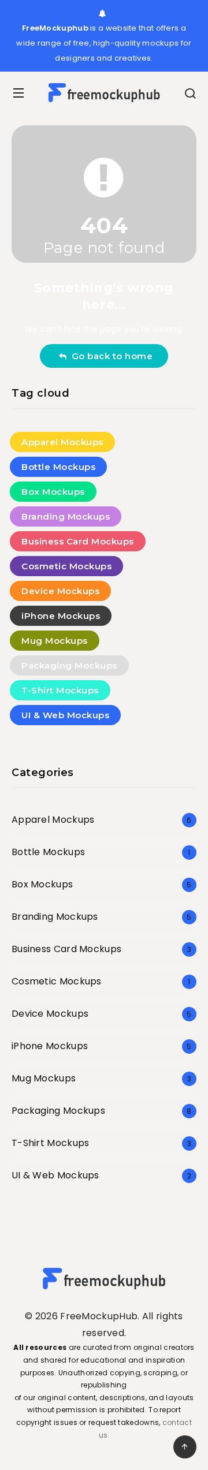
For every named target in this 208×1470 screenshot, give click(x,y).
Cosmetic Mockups (66, 566)
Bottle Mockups (58, 466)
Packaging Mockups (69, 665)
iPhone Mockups (60, 615)
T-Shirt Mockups (60, 690)
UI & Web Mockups (65, 715)
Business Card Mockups (77, 541)
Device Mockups (60, 590)
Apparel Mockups (62, 441)
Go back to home (109, 355)
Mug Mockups (54, 640)
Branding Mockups (65, 516)
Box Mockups (53, 491)
